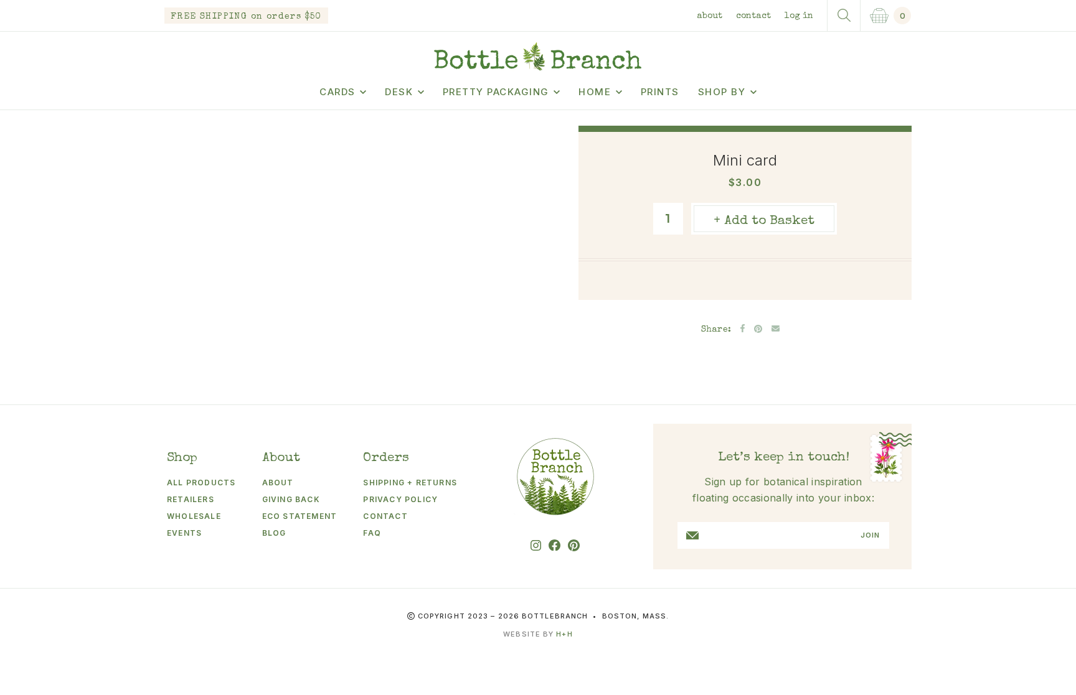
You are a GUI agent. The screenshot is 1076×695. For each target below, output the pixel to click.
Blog (274, 533)
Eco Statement (299, 516)
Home (594, 91)
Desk (399, 91)
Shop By (722, 91)
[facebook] (554, 545)
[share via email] (776, 328)
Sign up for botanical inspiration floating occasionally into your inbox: (783, 489)
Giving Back (291, 499)
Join (870, 535)
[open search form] (844, 15)
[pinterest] (573, 545)
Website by (537, 634)
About (709, 16)
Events (184, 533)
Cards (337, 91)
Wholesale (194, 516)
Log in (799, 16)
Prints (660, 92)
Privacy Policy (400, 499)
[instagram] (536, 545)
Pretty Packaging (496, 91)
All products (201, 482)
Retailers (190, 499)
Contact (753, 16)
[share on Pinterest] (758, 329)
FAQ (372, 533)
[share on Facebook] (742, 328)
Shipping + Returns (410, 482)
